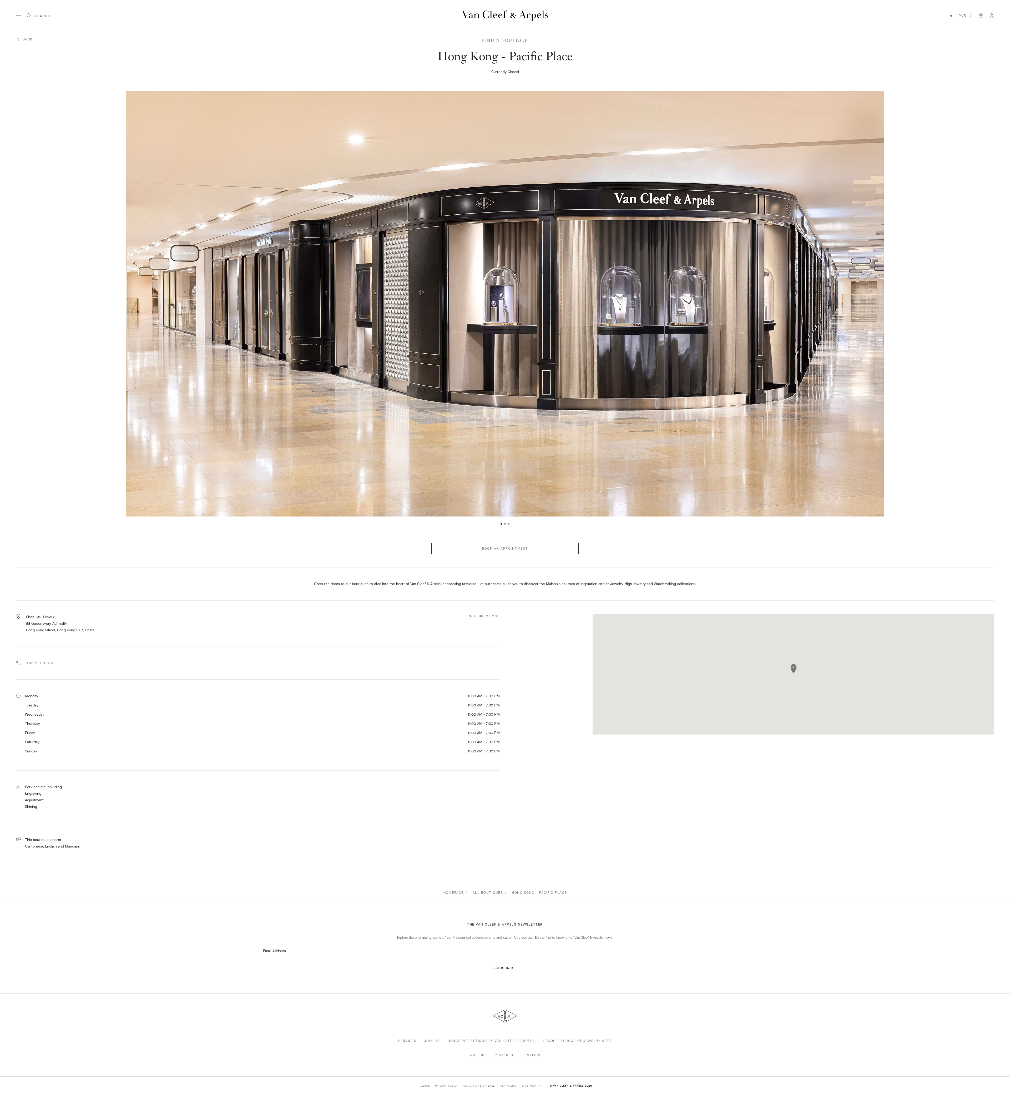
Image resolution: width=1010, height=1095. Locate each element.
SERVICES (407, 1041)
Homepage (453, 892)
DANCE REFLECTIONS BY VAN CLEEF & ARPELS (491, 1041)
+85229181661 (39, 663)
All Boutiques (488, 892)
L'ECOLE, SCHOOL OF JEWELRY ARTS (577, 1041)
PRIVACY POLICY (446, 1085)
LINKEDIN (532, 1055)
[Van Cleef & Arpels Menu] (18, 15)
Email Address (274, 950)
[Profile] (991, 15)
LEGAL (425, 1085)
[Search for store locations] (981, 15)
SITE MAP (529, 1085)
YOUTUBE (478, 1055)
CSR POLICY (508, 1085)
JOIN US (432, 1041)
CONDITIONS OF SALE (479, 1085)
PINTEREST (505, 1055)
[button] (19, 302)
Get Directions (484, 616)
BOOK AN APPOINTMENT (505, 548)
